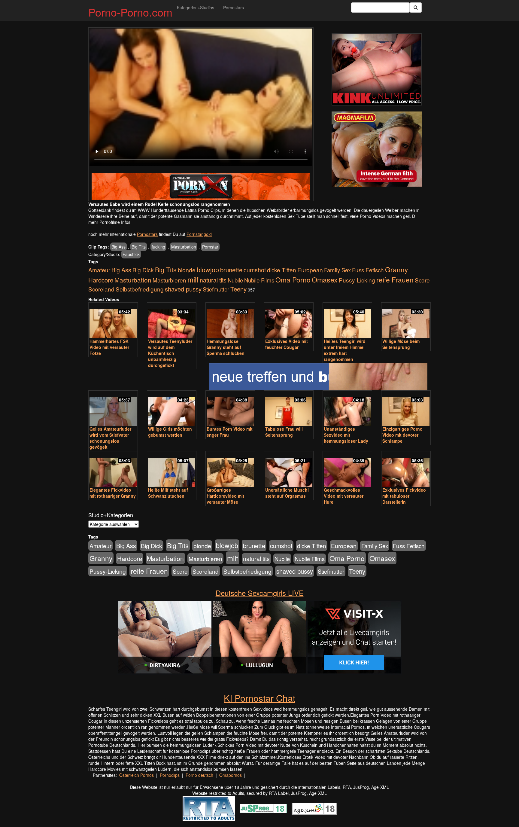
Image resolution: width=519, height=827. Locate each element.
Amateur (99, 270)
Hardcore (100, 280)
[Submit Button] (416, 7)
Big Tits (139, 247)
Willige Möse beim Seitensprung (401, 344)
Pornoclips (170, 775)
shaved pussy (183, 289)
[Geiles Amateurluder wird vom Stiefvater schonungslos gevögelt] (113, 409)
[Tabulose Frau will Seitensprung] (288, 409)
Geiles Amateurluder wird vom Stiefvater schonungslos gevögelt (110, 438)
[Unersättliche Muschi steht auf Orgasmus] (288, 469)
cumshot (255, 270)
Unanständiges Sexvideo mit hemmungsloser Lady (346, 435)
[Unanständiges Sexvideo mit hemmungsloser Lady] (347, 409)
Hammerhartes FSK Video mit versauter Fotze (109, 347)
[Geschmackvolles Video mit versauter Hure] (347, 469)
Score (422, 280)
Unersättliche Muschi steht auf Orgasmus (287, 493)
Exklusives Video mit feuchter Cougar (286, 344)
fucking (158, 247)
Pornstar (210, 247)
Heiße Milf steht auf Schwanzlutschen (168, 493)
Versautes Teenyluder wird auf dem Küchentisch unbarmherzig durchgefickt (170, 353)
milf (193, 279)
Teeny (238, 288)
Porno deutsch (199, 775)
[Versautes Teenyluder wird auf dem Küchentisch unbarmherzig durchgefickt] (171, 321)
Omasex (325, 279)
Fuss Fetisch (368, 270)
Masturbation (183, 247)
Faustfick (131, 254)
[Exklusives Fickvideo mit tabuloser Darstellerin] (405, 469)
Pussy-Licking (357, 280)
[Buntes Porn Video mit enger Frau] (230, 409)
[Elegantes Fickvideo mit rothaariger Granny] (113, 469)
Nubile (235, 280)
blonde (187, 270)
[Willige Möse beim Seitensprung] (405, 321)
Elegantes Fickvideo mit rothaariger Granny (113, 493)
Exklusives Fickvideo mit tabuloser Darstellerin (404, 496)
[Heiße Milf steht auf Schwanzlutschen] (171, 469)
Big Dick (143, 270)
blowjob (208, 269)
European (310, 270)
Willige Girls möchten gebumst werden (170, 432)
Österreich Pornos (136, 775)
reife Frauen (395, 279)
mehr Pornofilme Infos (109, 222)
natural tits (213, 280)
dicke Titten (281, 270)
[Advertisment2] (377, 149)
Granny (396, 269)
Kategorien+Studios (195, 8)
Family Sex (337, 270)
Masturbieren (169, 280)
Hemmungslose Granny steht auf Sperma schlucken (225, 347)
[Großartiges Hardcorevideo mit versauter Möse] (230, 469)
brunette (231, 269)
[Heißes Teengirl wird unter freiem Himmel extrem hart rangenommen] (347, 321)
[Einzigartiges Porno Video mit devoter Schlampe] (405, 409)
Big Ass (118, 247)
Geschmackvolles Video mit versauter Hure (343, 496)
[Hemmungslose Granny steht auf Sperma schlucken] (230, 321)
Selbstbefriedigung (140, 289)
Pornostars (233, 8)
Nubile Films (259, 280)
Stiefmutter (216, 289)
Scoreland (101, 289)
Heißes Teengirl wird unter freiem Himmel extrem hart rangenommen (345, 350)
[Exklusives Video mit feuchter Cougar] (288, 321)
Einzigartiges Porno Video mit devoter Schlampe (402, 435)
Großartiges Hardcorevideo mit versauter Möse (225, 496)
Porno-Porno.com (130, 12)
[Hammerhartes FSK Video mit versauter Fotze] (113, 321)
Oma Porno (293, 279)
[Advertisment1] (377, 69)
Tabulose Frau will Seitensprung (284, 432)
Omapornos (230, 775)
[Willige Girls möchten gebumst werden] (171, 409)
